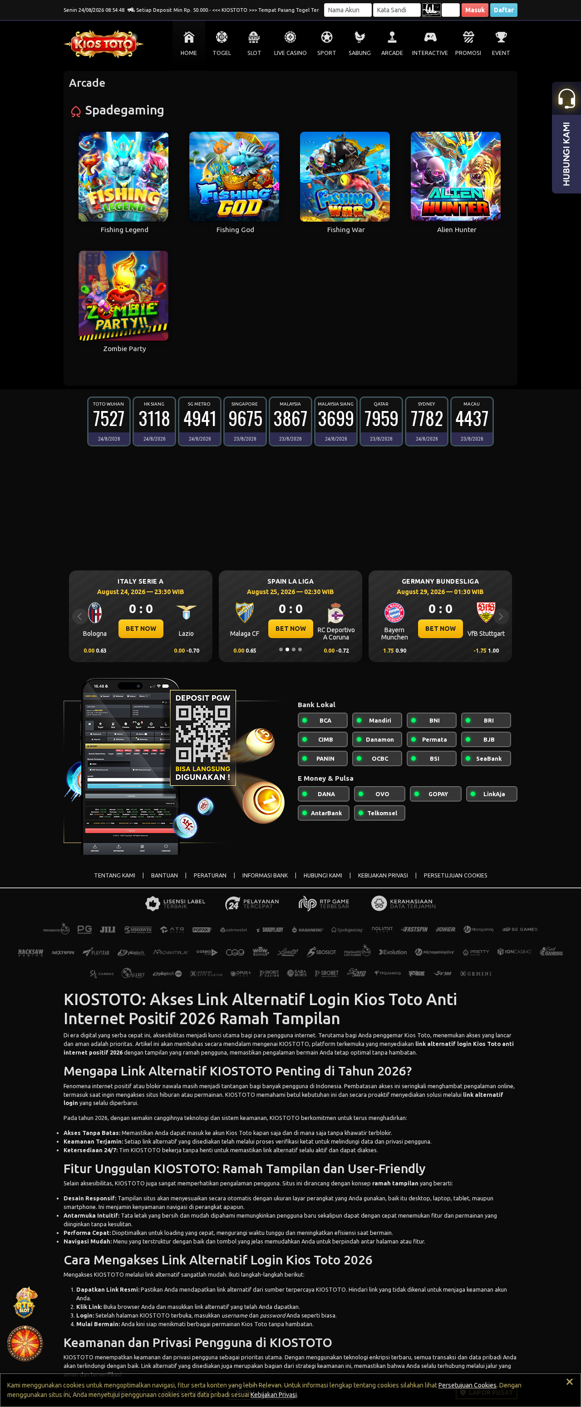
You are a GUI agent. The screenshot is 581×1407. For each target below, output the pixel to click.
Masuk (475, 10)
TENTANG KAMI (114, 875)
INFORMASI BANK (265, 875)
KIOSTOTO (240, 1094)
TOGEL (221, 53)
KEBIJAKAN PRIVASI (383, 875)
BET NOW (186, 628)
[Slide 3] (293, 649)
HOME (189, 53)
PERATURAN (210, 875)
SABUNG (360, 53)
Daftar (504, 10)
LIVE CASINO (290, 53)
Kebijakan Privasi (274, 1394)
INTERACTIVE (430, 53)
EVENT (501, 53)
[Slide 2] (287, 649)
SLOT (254, 53)
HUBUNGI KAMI (323, 875)
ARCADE (392, 53)
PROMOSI (468, 53)
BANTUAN (164, 875)
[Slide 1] (281, 649)
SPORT (326, 53)
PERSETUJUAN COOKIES (455, 875)
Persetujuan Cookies (467, 1385)
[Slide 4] (300, 649)
